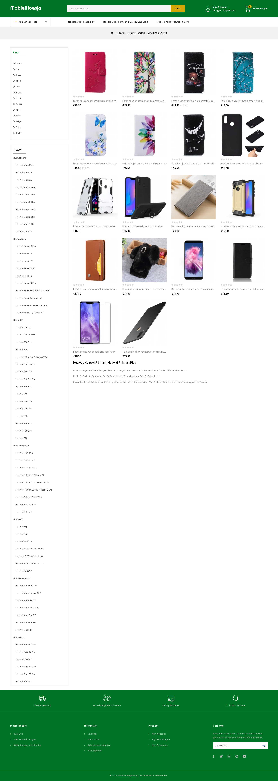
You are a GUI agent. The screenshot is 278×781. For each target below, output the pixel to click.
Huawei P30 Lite (24, 401)
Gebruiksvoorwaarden (99, 745)
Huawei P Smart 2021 (26, 460)
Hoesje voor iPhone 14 (81, 22)
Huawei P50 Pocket (25, 335)
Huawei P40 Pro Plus (26, 379)
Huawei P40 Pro (23, 386)
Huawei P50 (21, 349)
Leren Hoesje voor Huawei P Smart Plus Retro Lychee (247, 289)
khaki (18, 133)
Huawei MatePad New (26, 585)
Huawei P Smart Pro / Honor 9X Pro (33, 482)
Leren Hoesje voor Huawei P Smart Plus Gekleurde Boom (151, 101)
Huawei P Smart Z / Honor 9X (30, 475)
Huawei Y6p (22, 526)
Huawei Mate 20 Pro (26, 217)
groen (19, 92)
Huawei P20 (21, 438)
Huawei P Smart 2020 (26, 467)
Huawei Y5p (22, 534)
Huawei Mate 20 (24, 231)
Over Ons (18, 734)
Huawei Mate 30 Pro (26, 202)
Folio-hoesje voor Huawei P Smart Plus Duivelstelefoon (199, 163)
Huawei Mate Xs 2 (25, 165)
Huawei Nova (20, 239)
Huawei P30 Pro (23, 408)
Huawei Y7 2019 (24, 541)
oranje (19, 98)
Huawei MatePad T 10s (27, 608)
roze (18, 110)
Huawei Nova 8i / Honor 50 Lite (31, 305)
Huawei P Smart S (24, 453)
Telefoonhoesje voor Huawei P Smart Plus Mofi (146, 351)
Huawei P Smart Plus (157, 33)
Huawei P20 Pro (23, 423)
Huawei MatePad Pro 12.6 (28, 593)
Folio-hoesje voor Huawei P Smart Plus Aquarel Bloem (149, 163)
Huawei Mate (19, 158)
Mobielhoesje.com (128, 775)
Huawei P (18, 320)
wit (17, 69)
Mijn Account (159, 734)
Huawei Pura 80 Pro (25, 652)
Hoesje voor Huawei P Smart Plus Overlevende (244, 226)
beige (18, 121)
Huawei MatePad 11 (26, 600)
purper (19, 104)
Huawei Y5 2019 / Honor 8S (29, 556)
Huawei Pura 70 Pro (25, 674)
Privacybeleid (94, 751)
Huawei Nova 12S (24, 261)
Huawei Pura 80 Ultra (26, 644)
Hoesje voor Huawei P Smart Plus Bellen (142, 226)
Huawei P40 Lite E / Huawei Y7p (31, 357)
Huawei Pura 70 (23, 681)
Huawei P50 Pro (23, 342)
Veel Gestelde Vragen (25, 739)
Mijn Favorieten (160, 745)
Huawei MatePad (21, 578)
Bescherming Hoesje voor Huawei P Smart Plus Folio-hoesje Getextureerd (209, 226)
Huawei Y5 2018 (24, 571)
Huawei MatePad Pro (26, 622)
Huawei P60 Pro (23, 327)
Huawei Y (18, 519)
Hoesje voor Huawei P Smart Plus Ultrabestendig (98, 226)
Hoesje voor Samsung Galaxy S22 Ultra (125, 22)
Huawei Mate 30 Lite (26, 209)
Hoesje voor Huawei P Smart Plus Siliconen (242, 163)
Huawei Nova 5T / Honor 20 (29, 313)
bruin (18, 115)
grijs (18, 127)
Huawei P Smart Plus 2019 (29, 497)
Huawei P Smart (136, 33)
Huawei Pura (19, 637)
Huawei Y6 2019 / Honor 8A (29, 549)
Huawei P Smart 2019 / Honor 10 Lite (34, 490)
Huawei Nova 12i (24, 276)
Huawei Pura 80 (23, 659)
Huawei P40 (21, 394)
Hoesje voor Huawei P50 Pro (173, 22)
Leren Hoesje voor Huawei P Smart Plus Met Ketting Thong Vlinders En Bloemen (113, 101)
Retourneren (94, 739)
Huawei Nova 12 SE (25, 268)
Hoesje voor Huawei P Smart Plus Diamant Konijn (147, 289)
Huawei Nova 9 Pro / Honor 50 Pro (33, 290)
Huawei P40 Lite (24, 371)
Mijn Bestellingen (161, 739)
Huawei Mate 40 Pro (26, 194)
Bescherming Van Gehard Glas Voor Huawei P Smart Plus (102, 351)
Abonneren (265, 745)
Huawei (120, 33)
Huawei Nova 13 (24, 253)
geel (18, 86)
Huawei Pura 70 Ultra (26, 666)
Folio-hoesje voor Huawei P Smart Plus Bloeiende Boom (249, 101)
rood (18, 81)
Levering (92, 734)
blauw (19, 75)
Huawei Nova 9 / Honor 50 (29, 298)
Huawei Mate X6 (24, 180)
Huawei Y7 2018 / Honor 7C (29, 563)
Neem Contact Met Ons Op (27, 745)
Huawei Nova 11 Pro (26, 283)
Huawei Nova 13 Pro (26, 246)
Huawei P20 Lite (24, 431)
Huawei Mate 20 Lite (26, 224)
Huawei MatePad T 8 (26, 615)
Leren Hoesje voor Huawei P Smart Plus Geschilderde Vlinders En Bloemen (111, 163)
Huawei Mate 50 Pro (26, 187)
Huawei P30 (21, 416)
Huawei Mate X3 (24, 172)
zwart (18, 63)
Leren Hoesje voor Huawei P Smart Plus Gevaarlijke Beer (200, 101)
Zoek (178, 8)
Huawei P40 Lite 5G (25, 364)
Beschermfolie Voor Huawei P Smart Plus (192, 289)
